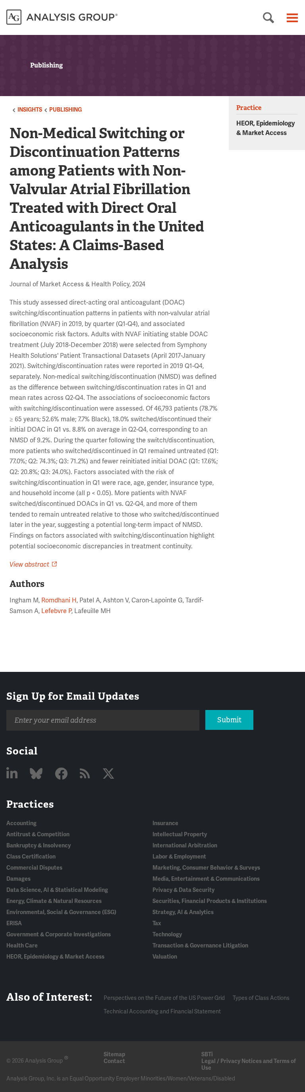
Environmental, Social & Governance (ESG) (61, 912)
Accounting (21, 823)
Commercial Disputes (34, 867)
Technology (167, 934)
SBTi (207, 1054)
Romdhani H (59, 600)
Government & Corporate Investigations (58, 934)
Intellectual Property (179, 834)
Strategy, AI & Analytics (183, 912)
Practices (30, 804)
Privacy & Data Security (183, 890)
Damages (18, 879)
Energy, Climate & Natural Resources (54, 901)
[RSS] (86, 774)
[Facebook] (62, 774)
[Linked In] (13, 774)
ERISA (14, 923)
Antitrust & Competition (37, 834)
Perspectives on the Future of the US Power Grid (164, 998)
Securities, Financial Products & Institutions (209, 901)
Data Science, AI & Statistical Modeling (57, 890)
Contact (114, 1061)
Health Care (22, 945)
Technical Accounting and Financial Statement (162, 1011)
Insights (29, 109)
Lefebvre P (56, 611)
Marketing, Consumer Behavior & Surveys (206, 867)
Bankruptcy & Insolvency (38, 845)
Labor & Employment (179, 856)
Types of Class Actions (261, 998)
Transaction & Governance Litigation (200, 945)
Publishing (65, 109)
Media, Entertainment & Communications (206, 879)
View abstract (29, 565)
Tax (156, 923)
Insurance (165, 823)
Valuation (164, 956)
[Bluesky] (37, 774)
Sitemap (114, 1054)
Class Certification (31, 856)
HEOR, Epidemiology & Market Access (55, 956)
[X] (108, 774)
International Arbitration (184, 845)
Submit (229, 720)
